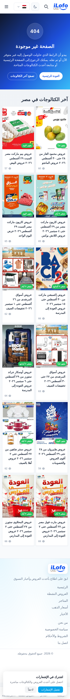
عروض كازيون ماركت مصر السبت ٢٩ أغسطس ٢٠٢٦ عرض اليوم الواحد (19, 228)
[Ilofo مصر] (58, 568)
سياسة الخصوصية (56, 629)
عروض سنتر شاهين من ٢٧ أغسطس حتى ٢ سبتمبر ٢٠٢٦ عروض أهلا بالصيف (18, 456)
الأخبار (64, 614)
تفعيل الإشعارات (50, 689)
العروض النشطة (57, 593)
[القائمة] (6, 6)
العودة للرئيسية (51, 75)
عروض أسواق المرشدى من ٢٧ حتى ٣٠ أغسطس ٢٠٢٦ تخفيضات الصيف (53, 378)
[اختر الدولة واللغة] (21, 7)
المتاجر (63, 600)
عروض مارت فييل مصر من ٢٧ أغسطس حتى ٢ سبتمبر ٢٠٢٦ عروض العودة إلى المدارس (51, 528)
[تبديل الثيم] (35, 7)
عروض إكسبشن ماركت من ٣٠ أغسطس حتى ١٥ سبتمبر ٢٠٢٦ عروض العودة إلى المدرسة (51, 303)
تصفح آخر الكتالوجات (22, 75)
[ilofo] (60, 6)
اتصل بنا (63, 642)
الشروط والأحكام (57, 636)
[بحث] (46, 7)
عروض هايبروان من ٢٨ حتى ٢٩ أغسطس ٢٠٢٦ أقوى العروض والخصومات (52, 456)
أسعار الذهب (60, 607)
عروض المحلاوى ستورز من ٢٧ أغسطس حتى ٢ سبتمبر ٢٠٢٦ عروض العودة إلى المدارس (18, 528)
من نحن (63, 622)
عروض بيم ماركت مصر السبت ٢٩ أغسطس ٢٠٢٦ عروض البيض (18, 158)
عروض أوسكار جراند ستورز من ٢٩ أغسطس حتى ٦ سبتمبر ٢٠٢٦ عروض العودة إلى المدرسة (18, 380)
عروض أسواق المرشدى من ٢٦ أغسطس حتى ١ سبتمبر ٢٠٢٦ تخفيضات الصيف (18, 301)
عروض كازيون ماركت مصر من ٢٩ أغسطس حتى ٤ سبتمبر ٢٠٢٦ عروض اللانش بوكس (53, 228)
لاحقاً (30, 689)
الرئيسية (62, 587)
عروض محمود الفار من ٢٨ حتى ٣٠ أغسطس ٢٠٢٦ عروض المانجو (52, 158)
